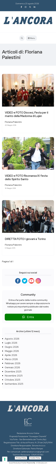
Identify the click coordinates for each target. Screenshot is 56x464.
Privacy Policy (21, 458)
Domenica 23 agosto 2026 (27, 3)
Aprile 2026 (11, 355)
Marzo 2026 (11, 359)
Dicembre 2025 (13, 371)
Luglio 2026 (11, 342)
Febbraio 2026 (12, 363)
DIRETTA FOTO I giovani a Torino (25, 239)
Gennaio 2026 (12, 367)
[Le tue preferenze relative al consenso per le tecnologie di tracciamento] (4, 459)
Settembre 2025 (14, 383)
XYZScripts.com (41, 463)
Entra (29, 317)
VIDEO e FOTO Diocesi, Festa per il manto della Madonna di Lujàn (26, 114)
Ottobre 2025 (12, 379)
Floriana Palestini (13, 122)
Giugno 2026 (12, 346)
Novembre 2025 (14, 375)
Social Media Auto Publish (18, 463)
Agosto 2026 (12, 338)
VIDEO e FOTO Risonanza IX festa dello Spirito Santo (26, 177)
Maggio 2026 (12, 351)
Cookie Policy (35, 458)
